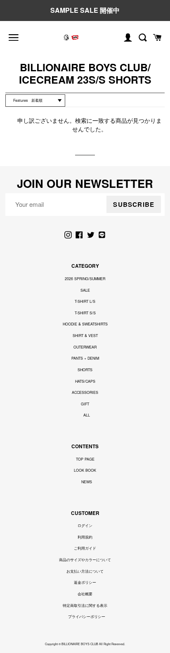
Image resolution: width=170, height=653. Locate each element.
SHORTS (85, 369)
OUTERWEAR (85, 347)
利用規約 (85, 537)
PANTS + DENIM (85, 358)
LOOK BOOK (85, 470)
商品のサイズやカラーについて (85, 559)
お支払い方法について (85, 571)
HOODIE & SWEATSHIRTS (85, 324)
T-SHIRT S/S (85, 313)
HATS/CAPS (85, 381)
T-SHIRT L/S (85, 301)
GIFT (85, 404)
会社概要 (85, 594)
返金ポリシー (85, 582)
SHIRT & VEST (85, 335)
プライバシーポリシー (86, 616)
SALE (85, 290)
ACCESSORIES (85, 392)
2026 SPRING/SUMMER (85, 278)
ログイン (85, 525)
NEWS (86, 481)
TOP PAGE (85, 459)
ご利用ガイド (85, 548)
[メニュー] (13, 37)
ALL (86, 415)
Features (20, 100)
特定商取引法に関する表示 (85, 605)
